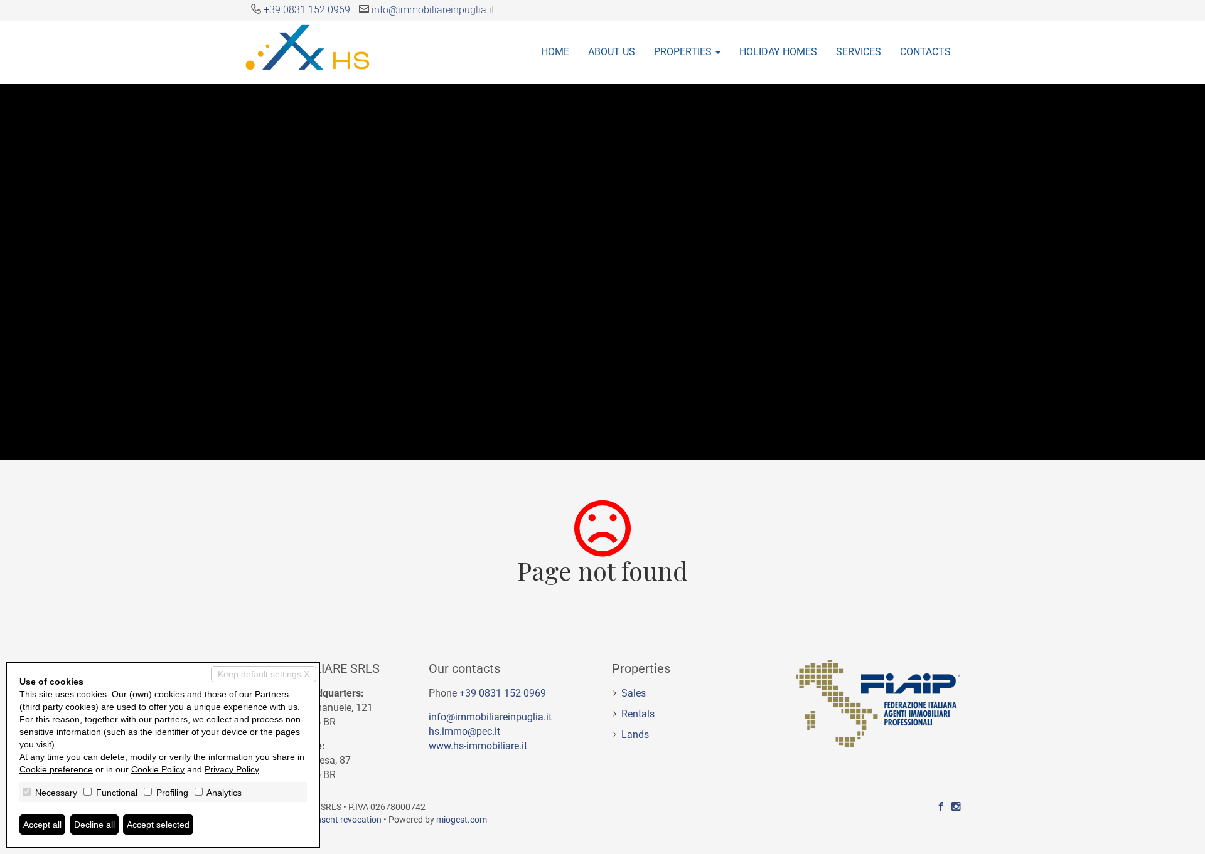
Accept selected (158, 825)
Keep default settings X (263, 674)
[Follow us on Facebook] (940, 807)
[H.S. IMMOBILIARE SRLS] (307, 46)
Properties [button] (684, 52)
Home (555, 52)
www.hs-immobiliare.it (478, 746)
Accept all (42, 825)
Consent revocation (344, 819)
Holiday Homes (778, 52)
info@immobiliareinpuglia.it (433, 10)
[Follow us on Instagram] (955, 807)
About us (611, 52)
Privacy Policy (232, 769)
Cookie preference (56, 769)
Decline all (94, 825)
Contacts (925, 52)
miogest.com (461, 819)
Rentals (638, 714)
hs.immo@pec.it (464, 731)
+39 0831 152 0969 (307, 10)
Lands (635, 735)
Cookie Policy (158, 769)
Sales (633, 693)
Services (858, 52)
